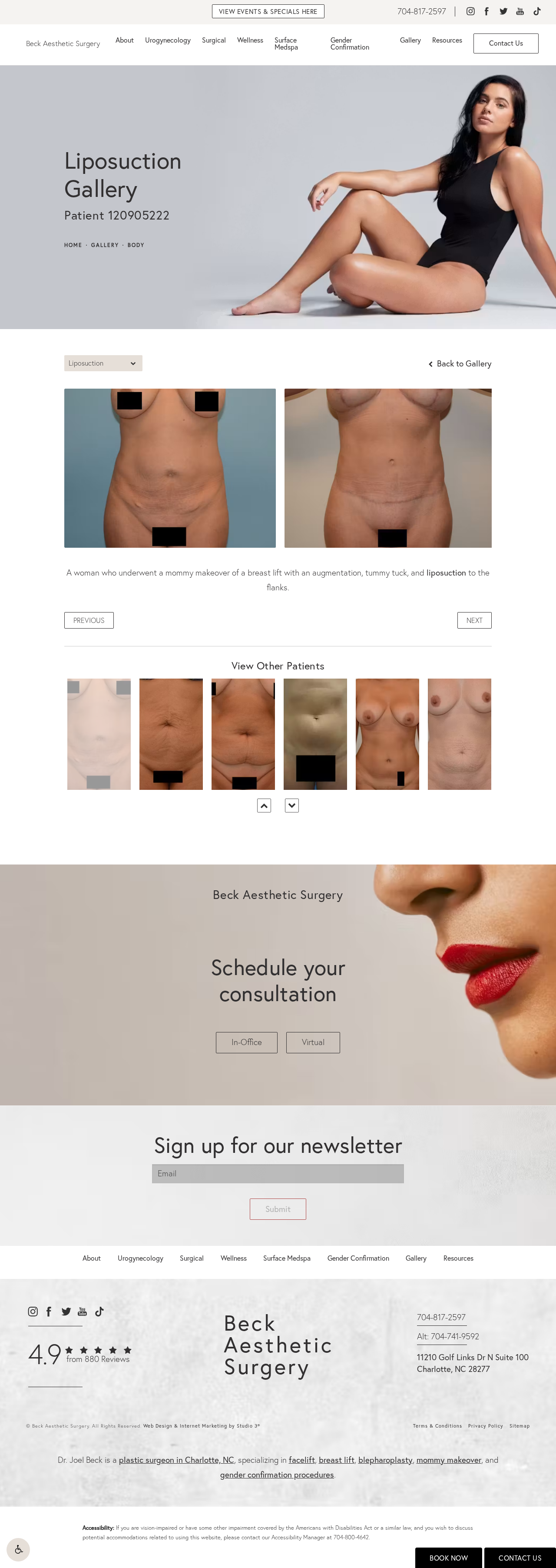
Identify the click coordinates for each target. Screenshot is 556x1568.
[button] (18, 1549)
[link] (421, 11)
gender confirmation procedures (277, 1474)
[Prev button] (264, 805)
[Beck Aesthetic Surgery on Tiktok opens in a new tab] (536, 11)
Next (475, 620)
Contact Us (520, 1557)
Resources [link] (447, 39)
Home (73, 245)
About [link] (125, 39)
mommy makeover (449, 1459)
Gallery (105, 245)
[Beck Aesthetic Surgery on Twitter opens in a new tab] (503, 11)
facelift (302, 1459)
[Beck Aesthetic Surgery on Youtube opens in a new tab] (520, 11)
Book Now (449, 1557)
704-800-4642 (351, 1537)
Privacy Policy (485, 1426)
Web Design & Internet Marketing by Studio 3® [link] (201, 1426)
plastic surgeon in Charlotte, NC (176, 1459)
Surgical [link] (214, 39)
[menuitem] (470, 11)
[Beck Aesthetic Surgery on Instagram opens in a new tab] (470, 11)
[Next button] (292, 805)
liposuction (446, 572)
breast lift (336, 1459)
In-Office (247, 1042)
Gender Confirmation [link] (350, 43)
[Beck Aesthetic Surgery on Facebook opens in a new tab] (486, 11)
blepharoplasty (385, 1459)
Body (136, 245)
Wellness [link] (250, 39)
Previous (89, 620)
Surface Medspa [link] (286, 43)
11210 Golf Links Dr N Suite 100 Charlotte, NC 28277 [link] (473, 1363)
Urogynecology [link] (168, 39)
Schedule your (278, 980)
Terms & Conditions (437, 1426)
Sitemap (520, 1426)
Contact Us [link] (506, 42)
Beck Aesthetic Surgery (63, 43)
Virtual (313, 1042)
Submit (278, 1208)
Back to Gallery (463, 363)
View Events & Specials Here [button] (268, 11)
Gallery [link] (410, 39)
